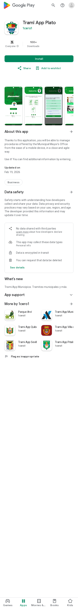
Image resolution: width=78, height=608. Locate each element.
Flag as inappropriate (22, 356)
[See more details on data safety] (17, 267)
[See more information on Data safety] (71, 192)
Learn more (22, 232)
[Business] (14, 182)
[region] (39, 44)
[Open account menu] (71, 5)
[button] (17, 46)
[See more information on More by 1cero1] (71, 303)
